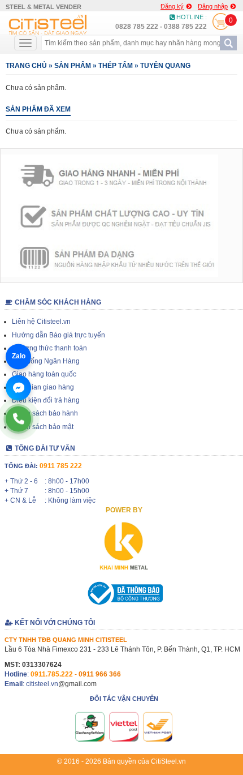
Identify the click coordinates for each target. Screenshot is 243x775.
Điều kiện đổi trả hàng (46, 400)
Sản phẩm (72, 66)
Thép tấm (115, 66)
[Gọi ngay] (18, 418)
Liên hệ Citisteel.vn (41, 322)
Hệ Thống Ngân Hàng (46, 361)
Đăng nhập (213, 6)
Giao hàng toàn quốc (44, 374)
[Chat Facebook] (18, 387)
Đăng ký (172, 6)
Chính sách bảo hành (45, 413)
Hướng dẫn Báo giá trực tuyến (58, 335)
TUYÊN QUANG (165, 66)
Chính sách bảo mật (42, 427)
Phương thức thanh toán (49, 348)
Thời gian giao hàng (43, 387)
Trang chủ (26, 66)
